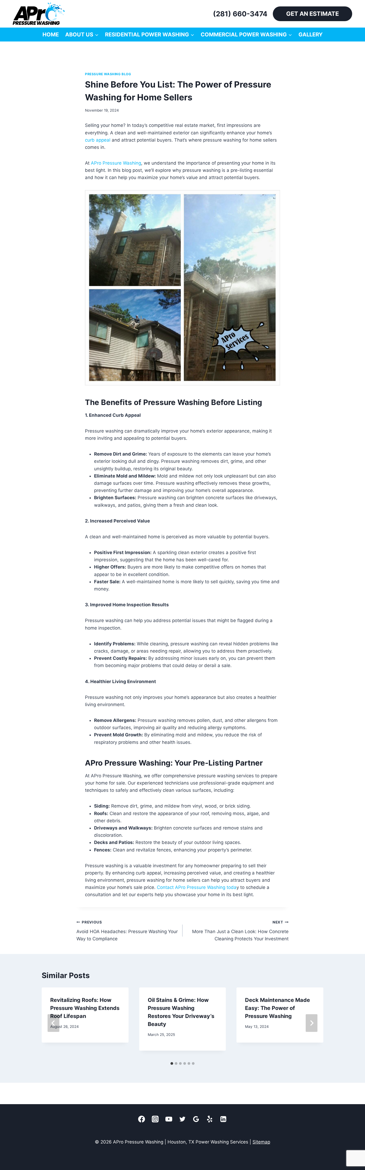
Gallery (310, 34)
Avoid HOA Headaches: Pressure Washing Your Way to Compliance (127, 930)
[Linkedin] (223, 1119)
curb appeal (97, 140)
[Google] (196, 1119)
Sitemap (261, 1142)
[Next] (311, 1023)
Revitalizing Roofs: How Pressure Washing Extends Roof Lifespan (84, 1008)
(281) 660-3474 (240, 14)
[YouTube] (169, 1119)
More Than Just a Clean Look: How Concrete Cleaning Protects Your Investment (240, 930)
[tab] (171, 1063)
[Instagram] (155, 1119)
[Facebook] (142, 1119)
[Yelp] (210, 1119)
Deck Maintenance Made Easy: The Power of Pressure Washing (277, 1008)
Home (50, 34)
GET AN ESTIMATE (312, 13)
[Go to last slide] (53, 1023)
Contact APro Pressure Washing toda (196, 887)
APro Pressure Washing (116, 163)
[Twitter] (182, 1119)
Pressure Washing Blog (108, 74)
